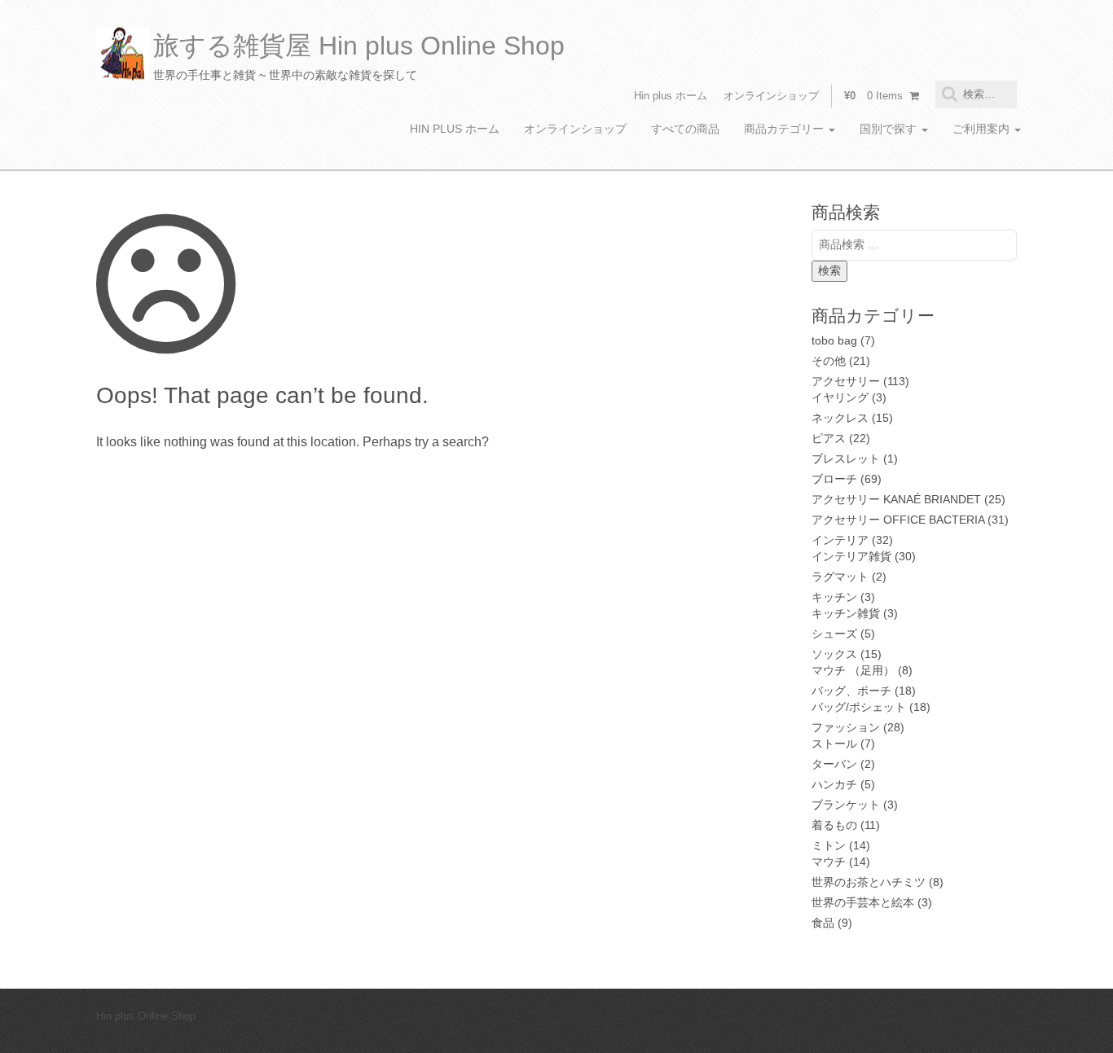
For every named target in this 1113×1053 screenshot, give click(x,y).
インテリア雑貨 (851, 556)
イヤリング (840, 397)
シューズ (834, 633)
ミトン (829, 845)
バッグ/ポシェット (859, 706)
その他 (829, 360)
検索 (829, 270)
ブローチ (834, 478)
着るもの (834, 824)
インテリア (840, 539)
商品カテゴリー (785, 128)
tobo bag (834, 340)
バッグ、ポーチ (851, 690)
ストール (834, 743)
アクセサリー (846, 381)
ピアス (829, 438)
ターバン (834, 763)
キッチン (834, 596)
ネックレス (840, 417)
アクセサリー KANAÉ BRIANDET (896, 499)
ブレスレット (846, 458)
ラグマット (840, 576)
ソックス (834, 653)
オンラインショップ (771, 96)
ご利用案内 (982, 128)
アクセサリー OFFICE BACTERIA (898, 519)
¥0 (873, 96)
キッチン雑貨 (846, 613)
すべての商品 (685, 128)
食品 (823, 922)
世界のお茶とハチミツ (869, 881)
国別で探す (890, 128)
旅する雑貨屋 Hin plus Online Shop (359, 45)
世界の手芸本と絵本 (863, 902)
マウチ (829, 861)
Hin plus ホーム (670, 96)
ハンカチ (834, 784)
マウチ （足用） (853, 670)
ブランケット (846, 804)
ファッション (846, 727)
